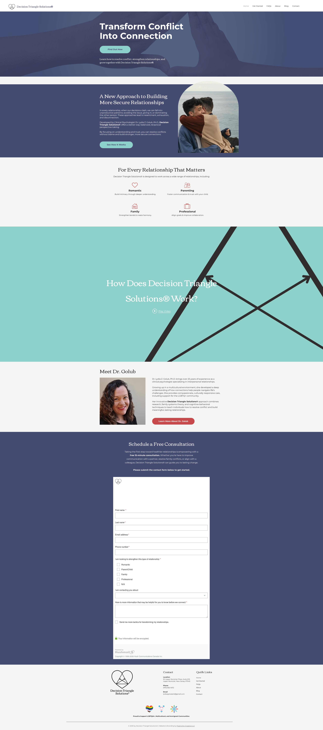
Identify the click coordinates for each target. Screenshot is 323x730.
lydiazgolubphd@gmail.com (174, 694)
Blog (198, 691)
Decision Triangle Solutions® (35, 6)
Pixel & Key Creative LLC (186, 726)
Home (198, 678)
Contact (199, 694)
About (198, 687)
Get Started (200, 681)
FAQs (198, 684)
